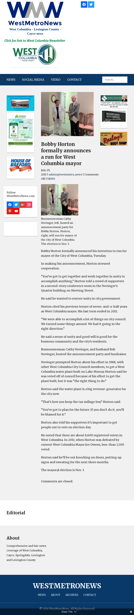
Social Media (33, 79)
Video (55, 79)
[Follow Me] (91, 4)
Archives (71, 594)
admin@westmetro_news (65, 174)
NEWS (11, 79)
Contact (74, 79)
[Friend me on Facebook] (84, 4)
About (55, 594)
